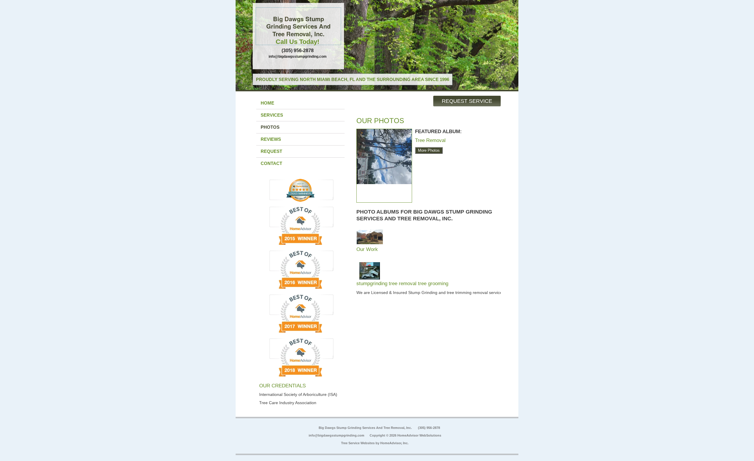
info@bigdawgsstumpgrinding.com (298, 56)
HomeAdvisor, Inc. (394, 443)
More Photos (429, 150)
